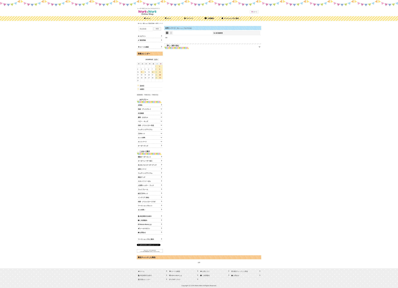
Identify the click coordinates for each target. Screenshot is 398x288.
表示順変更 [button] (219, 33)
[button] (250, 18)
